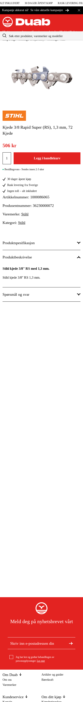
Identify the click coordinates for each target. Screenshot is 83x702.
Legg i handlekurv (47, 158)
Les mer (41, 660)
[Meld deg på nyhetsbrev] (71, 643)
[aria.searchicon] (4, 35)
